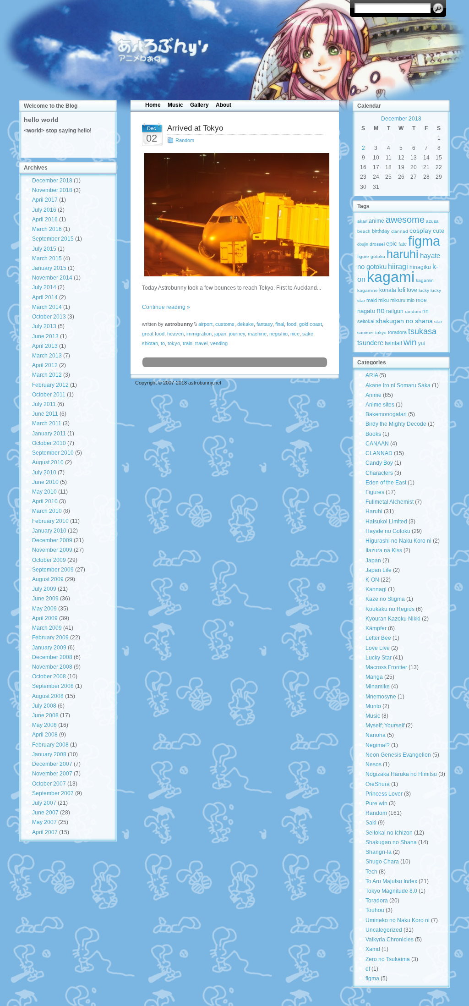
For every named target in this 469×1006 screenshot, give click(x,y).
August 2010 (48, 462)
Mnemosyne (380, 696)
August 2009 (48, 579)
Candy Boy (379, 463)
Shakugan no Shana (391, 842)
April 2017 (45, 200)
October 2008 (49, 676)
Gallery (199, 105)
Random (184, 140)
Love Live (377, 648)
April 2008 (45, 734)
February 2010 (50, 521)
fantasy (264, 324)
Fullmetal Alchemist (389, 502)
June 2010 (45, 482)
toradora (397, 332)
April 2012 (45, 365)
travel (201, 343)
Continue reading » (166, 307)
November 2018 (52, 190)
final (279, 324)
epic (391, 243)
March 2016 (47, 229)
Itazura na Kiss (383, 550)
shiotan (150, 343)
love (412, 290)
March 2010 (47, 511)
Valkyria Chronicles (389, 939)
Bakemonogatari (386, 414)
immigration (199, 333)
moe (421, 300)
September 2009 (53, 569)
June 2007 (45, 812)
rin (425, 311)
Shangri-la (378, 852)
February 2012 (50, 385)
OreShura (377, 784)
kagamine (367, 290)
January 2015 (49, 268)
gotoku (378, 256)
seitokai (365, 321)
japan (220, 333)
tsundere (370, 342)
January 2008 (49, 754)
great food (153, 333)
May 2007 (44, 822)
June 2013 (45, 336)
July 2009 (44, 589)
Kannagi (376, 589)
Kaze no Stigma (385, 599)
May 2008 (44, 725)
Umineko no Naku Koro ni (397, 920)
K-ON (372, 580)
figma (424, 240)
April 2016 (45, 219)
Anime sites (379, 404)
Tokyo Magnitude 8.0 (391, 891)
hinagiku (420, 267)
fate (402, 244)
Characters (379, 473)
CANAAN (377, 443)
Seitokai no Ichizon (389, 833)
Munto (373, 706)
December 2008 (52, 657)
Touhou (374, 910)
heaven (175, 333)
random (413, 311)
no (380, 310)
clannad (399, 231)
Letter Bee (378, 638)
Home (153, 105)
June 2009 (45, 598)
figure (363, 256)
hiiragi (398, 266)
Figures (374, 492)
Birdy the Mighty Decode (395, 424)
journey (237, 333)
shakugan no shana (404, 320)
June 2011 (45, 414)
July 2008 (44, 706)
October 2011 (48, 394)
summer (365, 332)
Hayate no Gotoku (387, 531)
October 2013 (49, 316)
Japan (373, 560)
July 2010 (44, 472)
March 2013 (47, 355)
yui (421, 343)
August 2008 (48, 696)
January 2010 (49, 531)
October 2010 (49, 443)
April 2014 (45, 297)
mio (410, 300)
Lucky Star (378, 657)
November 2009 (52, 550)
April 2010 (45, 501)
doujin (362, 244)
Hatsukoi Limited (386, 521)
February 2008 (50, 745)
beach (364, 231)
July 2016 (44, 210)
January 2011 (49, 433)
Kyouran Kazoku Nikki (392, 619)
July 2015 (44, 249)
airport (205, 324)
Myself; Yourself (384, 725)
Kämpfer (376, 628)
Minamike (377, 686)
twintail (393, 343)
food (291, 324)
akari (362, 221)
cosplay (420, 230)
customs (224, 324)
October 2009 (49, 560)
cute (438, 230)
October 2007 (49, 784)
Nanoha (375, 735)
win (410, 342)
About (223, 105)
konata (387, 290)
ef (367, 969)
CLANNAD (379, 453)
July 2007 (44, 803)
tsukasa (422, 331)
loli (401, 289)
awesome (405, 219)
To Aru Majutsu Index (391, 881)
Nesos (373, 764)
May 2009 (44, 608)
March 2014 (47, 307)
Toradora (376, 900)
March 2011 (46, 423)
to (163, 343)
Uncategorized (383, 930)
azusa (432, 221)
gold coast (310, 324)
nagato (366, 311)
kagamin (425, 280)
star (438, 321)
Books (373, 434)
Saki (370, 822)
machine (257, 333)
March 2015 (47, 258)
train (187, 343)
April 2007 (45, 832)
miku (383, 300)
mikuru (397, 300)
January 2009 (49, 647)
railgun (395, 311)
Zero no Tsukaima (387, 959)
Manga (374, 677)
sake (307, 333)
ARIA (371, 375)
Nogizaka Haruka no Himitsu (401, 774)
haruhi (403, 254)
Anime (373, 395)
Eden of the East (385, 482)
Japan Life (378, 570)
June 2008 (45, 715)
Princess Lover (384, 794)
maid (371, 300)
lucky (424, 290)
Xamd (372, 949)
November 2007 (52, 773)
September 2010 (53, 453)
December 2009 (52, 540)
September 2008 (53, 686)
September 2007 (53, 793)
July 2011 (44, 404)
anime (376, 221)
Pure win (376, 803)
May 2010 (44, 492)
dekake (245, 324)
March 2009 (47, 628)
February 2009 (50, 637)
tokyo (174, 343)
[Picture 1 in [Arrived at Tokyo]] (234, 214)
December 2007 (52, 764)
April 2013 (45, 346)
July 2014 (44, 287)
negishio (278, 333)
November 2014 (52, 278)
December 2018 (52, 180)
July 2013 (44, 326)
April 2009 (45, 618)
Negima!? (377, 745)
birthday (381, 231)
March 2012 (47, 375)
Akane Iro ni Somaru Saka (398, 385)
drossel (377, 244)
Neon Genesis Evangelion (398, 755)
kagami (390, 277)
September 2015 (53, 239)
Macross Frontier (386, 667)
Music (175, 105)
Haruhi (373, 511)
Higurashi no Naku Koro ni (398, 541)
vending (219, 343)
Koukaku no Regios (389, 609)
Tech (371, 872)
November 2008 (52, 667)
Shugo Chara (382, 861)
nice (295, 333)
